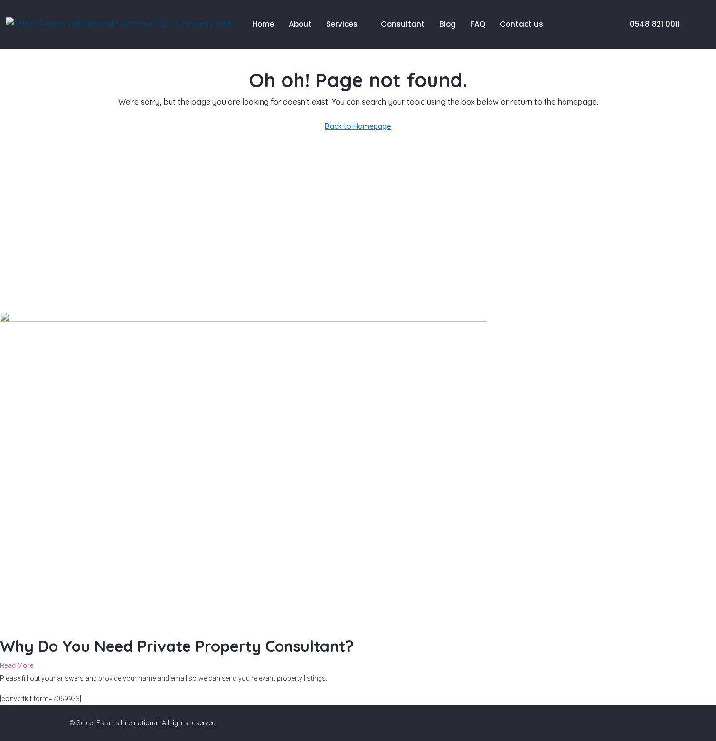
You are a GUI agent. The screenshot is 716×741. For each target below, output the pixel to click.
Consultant (403, 24)
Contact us (521, 24)
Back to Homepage (358, 126)
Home (263, 24)
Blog (447, 24)
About (300, 24)
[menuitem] (649, 24)
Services (342, 24)
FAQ (478, 24)
